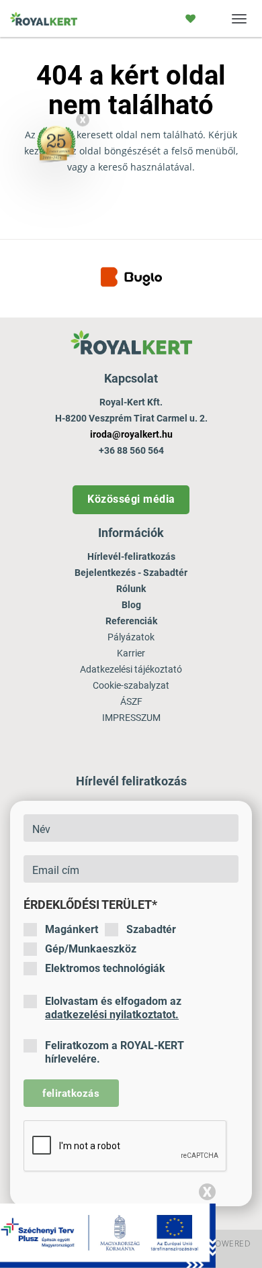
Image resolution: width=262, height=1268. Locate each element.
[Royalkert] (43, 23)
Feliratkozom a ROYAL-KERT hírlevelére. (114, 1052)
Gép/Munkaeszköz (90, 948)
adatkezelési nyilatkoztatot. (112, 1014)
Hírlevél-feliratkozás (131, 556)
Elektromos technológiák (105, 968)
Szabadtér (151, 929)
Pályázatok (131, 637)
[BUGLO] (131, 276)
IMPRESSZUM (131, 717)
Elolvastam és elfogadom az (113, 1008)
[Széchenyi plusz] (108, 1235)
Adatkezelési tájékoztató (131, 669)
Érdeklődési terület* (90, 904)
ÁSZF (131, 701)
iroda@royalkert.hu (131, 434)
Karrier (131, 653)
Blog (131, 604)
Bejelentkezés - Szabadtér (131, 572)
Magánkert (71, 929)
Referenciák (131, 621)
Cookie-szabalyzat (131, 685)
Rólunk (131, 588)
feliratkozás (70, 1093)
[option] (131, 278)
